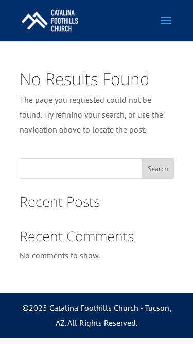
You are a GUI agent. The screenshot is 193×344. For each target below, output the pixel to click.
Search (158, 168)
